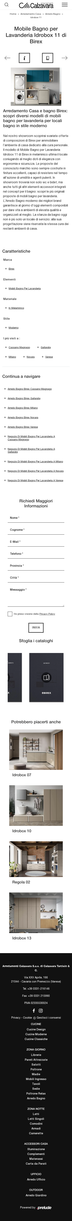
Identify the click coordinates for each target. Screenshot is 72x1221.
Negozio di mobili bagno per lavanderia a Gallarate (31, 450)
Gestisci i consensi (49, 1017)
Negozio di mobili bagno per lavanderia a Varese (35, 480)
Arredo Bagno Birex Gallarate (24, 398)
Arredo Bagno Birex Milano (23, 407)
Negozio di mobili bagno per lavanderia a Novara (36, 471)
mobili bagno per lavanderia (25, 288)
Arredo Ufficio (36, 1180)
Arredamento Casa (31, 14)
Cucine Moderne (36, 1034)
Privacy (15, 1017)
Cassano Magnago (19, 347)
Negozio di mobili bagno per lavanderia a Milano (35, 461)
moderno (13, 327)
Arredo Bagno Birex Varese (23, 426)
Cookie (27, 1017)
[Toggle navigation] (65, 5)
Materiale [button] (10, 299)
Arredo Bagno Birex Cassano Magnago (30, 388)
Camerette (36, 1133)
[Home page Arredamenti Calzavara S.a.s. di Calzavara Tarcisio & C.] (36, 4)
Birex (11, 268)
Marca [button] (7, 260)
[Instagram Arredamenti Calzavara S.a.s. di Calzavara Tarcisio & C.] (39, 1010)
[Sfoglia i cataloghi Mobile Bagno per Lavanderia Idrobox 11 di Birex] (47, 58)
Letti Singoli (36, 1119)
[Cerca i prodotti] (7, 5)
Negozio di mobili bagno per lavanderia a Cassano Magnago (31, 438)
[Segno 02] (64, 58)
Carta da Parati (36, 1164)
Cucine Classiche (36, 1039)
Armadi (36, 1129)
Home (13, 14)
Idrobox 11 (36, 17)
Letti (36, 1114)
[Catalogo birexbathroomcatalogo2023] (46, 677)
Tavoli (36, 1084)
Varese (49, 356)
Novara (31, 356)
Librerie (36, 1055)
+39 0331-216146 (38, 988)
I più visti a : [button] (11, 338)
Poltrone (36, 1069)
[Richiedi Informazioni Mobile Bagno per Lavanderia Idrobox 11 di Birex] (24, 58)
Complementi (36, 1154)
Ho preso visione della (34, 613)
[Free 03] (7, 58)
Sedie (36, 1089)
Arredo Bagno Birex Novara (23, 417)
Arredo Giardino (36, 1195)
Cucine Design (36, 1029)
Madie (36, 1074)
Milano (12, 356)
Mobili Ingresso (36, 1079)
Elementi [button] (9, 279)
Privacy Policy (47, 613)
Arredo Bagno (52, 14)
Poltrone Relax (36, 1094)
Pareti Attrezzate (36, 1060)
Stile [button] (6, 319)
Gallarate (46, 347)
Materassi (36, 1159)
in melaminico (16, 308)
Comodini (36, 1124)
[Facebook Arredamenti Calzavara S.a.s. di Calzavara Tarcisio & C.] (33, 1010)
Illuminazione (36, 1149)
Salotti (36, 1065)
